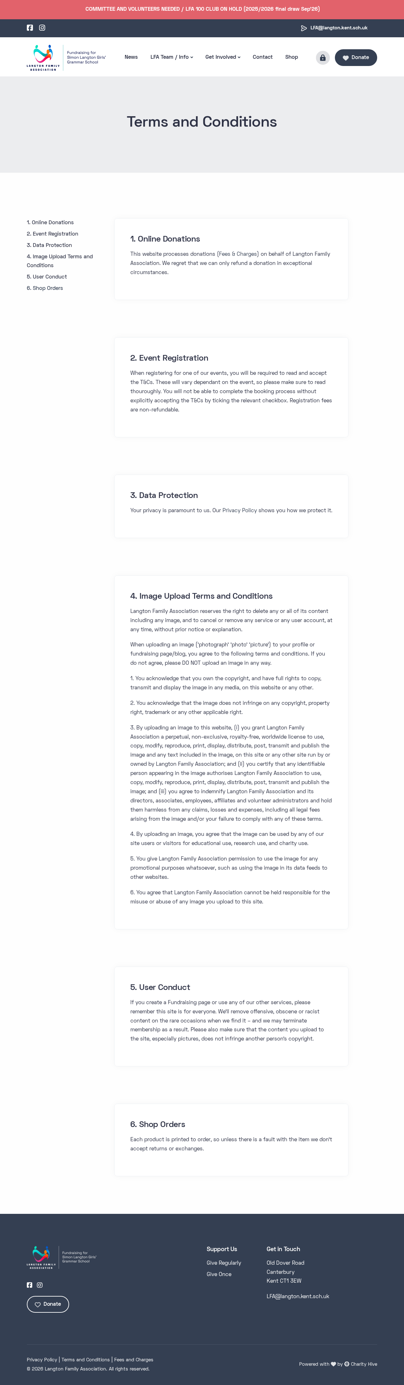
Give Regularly (224, 1263)
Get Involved (220, 57)
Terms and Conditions (86, 1360)
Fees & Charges (238, 254)
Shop (291, 57)
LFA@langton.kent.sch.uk (339, 28)
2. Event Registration (52, 234)
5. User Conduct (47, 277)
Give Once (219, 1274)
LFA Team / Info (170, 57)
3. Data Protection (49, 245)
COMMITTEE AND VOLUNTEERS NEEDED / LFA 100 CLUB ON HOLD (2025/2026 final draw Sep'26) (203, 9)
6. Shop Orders (45, 288)
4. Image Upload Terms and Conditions (60, 262)
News (131, 57)
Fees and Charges (133, 1360)
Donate (360, 57)
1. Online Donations (50, 222)
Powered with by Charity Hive (338, 1364)
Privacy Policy (240, 510)
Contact (263, 57)
